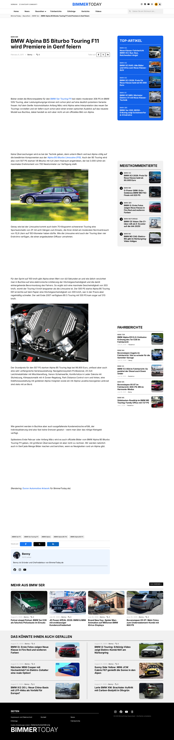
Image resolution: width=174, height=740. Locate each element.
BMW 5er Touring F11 (60, 99)
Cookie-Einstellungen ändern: (21, 725)
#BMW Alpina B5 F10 (60, 537)
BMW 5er (35, 16)
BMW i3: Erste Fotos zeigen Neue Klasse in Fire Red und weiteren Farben (134, 209)
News (27, 11)
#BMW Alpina (46, 537)
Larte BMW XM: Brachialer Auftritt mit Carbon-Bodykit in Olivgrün (114, 689)
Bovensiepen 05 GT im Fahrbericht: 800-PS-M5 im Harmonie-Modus (130, 386)
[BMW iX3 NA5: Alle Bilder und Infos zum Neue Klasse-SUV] (155, 67)
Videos (98, 11)
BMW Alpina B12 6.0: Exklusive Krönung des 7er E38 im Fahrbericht (132, 339)
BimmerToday (16, 16)
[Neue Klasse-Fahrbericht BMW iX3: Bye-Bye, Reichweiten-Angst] (155, 52)
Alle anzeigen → (156, 584)
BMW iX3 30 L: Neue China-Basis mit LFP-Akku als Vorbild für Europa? (30, 690)
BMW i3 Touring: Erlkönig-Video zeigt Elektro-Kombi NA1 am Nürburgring (113, 650)
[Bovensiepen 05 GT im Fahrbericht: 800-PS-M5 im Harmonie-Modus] (157, 386)
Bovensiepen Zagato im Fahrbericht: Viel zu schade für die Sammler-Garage (133, 355)
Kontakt (43, 717)
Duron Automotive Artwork (36, 488)
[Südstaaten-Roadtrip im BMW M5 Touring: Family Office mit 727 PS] (157, 402)
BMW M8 (127, 188)
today (87, 4)
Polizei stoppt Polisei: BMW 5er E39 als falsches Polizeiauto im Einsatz (29, 621)
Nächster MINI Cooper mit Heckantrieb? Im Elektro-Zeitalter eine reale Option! (29, 670)
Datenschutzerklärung (40, 725)
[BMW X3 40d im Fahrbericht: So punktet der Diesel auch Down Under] (157, 370)
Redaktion (132, 344)
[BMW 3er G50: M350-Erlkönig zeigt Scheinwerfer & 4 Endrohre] (155, 112)
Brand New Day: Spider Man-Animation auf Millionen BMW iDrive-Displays (103, 622)
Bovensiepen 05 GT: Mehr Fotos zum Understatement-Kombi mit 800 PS (143, 622)
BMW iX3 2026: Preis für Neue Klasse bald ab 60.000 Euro (133, 82)
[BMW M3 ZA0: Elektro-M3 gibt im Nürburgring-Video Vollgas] (155, 238)
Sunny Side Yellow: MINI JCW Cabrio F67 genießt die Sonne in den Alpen (115, 670)
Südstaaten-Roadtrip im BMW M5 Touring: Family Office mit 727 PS (133, 401)
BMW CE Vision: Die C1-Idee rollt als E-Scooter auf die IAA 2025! (135, 223)
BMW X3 (120, 366)
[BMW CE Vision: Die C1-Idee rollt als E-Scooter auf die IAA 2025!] (155, 223)
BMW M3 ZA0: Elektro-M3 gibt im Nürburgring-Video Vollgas (135, 238)
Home (16, 11)
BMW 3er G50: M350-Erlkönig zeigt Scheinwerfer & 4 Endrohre (133, 112)
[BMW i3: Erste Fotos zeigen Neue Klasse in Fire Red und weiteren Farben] (155, 207)
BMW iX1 (123, 93)
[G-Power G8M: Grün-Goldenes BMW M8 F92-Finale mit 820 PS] (155, 192)
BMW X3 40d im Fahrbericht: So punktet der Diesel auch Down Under (132, 371)
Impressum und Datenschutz (21, 717)
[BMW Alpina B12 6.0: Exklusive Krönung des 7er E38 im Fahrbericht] (157, 339)
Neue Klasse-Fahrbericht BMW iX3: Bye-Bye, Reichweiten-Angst (132, 52)
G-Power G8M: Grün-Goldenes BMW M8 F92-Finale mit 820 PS (135, 192)
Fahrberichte (56, 11)
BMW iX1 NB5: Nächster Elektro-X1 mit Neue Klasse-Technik (133, 97)
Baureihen (39, 11)
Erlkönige (71, 11)
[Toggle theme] (158, 4)
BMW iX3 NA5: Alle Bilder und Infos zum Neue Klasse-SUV (133, 67)
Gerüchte (85, 11)
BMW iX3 (123, 48)
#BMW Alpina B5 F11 (76, 537)
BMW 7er (121, 334)
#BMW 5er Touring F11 (31, 537)
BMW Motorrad (131, 219)
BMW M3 (127, 234)
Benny (29, 55)
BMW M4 (120, 350)
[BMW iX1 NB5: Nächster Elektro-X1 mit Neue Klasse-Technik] (155, 97)
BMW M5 (120, 382)
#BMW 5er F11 (16, 537)
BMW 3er (123, 107)
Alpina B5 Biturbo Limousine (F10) (64, 157)
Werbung (14, 4)
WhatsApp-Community (29, 4)
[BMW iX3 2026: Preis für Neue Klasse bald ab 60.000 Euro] (155, 82)
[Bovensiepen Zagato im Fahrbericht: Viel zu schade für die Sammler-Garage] (157, 355)
